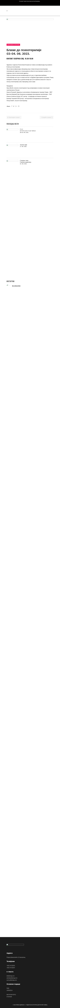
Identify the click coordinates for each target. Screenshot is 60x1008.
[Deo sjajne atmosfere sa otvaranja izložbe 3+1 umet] (18, 878)
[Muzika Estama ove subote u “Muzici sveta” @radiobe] (18, 300)
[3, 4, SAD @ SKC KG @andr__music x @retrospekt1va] (41, 929)
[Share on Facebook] (11, 106)
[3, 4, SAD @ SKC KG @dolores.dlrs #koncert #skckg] (18, 928)
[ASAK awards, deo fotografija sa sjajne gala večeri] (41, 327)
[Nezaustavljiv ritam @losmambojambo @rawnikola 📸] (41, 698)
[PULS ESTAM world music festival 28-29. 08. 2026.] (12, 134)
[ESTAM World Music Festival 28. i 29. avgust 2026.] (41, 306)
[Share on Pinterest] (18, 106)
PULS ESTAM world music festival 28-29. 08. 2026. (28, 130)
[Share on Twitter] (13, 106)
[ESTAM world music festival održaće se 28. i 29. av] (18, 447)
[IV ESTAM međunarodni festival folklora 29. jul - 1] (41, 617)
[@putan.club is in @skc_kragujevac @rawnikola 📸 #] (18, 798)
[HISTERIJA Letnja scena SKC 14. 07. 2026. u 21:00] (18, 745)
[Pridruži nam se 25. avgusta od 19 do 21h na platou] (18, 363)
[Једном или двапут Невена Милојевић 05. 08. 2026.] (18, 559)
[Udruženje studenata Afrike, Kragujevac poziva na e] (18, 647)
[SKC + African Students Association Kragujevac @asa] (41, 813)
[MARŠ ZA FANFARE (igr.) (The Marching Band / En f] (41, 872)
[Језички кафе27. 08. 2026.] (12, 150)
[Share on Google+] (16, 106)
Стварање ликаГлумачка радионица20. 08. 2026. (25, 162)
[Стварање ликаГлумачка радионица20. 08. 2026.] (12, 218)
